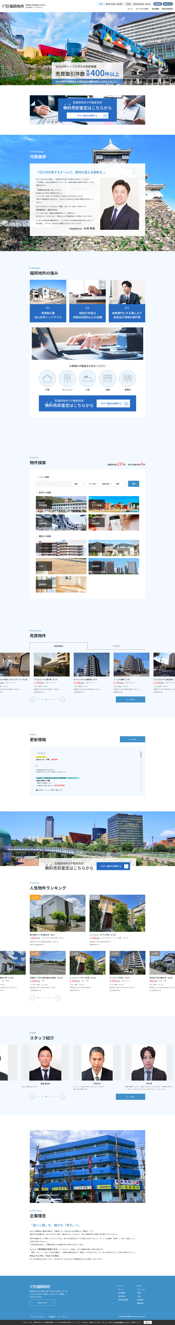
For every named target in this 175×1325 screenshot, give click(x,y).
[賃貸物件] (61, 577)
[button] (32, 699)
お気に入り (167, 4)
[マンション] (61, 541)
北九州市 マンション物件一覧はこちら (50, 790)
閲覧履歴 (158, 4)
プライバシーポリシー (38, 1316)
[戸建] (114, 541)
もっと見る (130, 699)
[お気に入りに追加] (22, 656)
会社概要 (155, 8)
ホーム (130, 8)
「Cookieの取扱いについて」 (121, 1322)
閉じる (148, 1322)
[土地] (61, 559)
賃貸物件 (140, 1303)
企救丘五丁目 (40, 760)
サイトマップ (62, 1316)
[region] (88, 771)
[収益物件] (114, 559)
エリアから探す (142, 8)
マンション (141, 1289)
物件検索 (121, 1296)
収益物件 (140, 1299)
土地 (138, 1296)
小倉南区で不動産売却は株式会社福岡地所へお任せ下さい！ (58, 778)
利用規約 (52, 1316)
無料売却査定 (167, 8)
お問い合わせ (42, 1302)
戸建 (138, 1293)
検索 (133, 483)
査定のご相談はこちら (44, 783)
